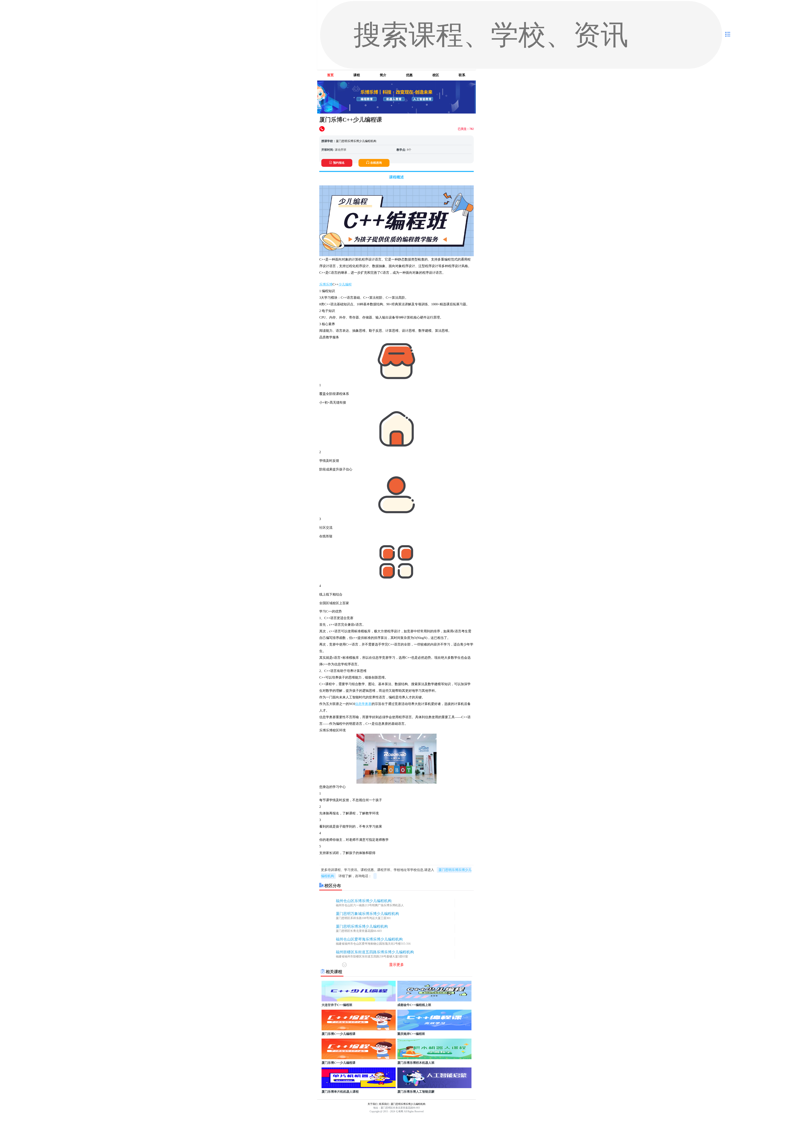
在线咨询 (376, 162)
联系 (462, 75)
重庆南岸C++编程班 (411, 1033)
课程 (356, 75)
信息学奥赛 (363, 704)
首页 (330, 75)
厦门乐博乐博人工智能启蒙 (415, 1091)
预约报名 (339, 162)
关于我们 (373, 1104)
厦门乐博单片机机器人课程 (340, 1091)
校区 (435, 75)
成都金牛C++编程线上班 (414, 1005)
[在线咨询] (322, 129)
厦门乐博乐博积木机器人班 (415, 1062)
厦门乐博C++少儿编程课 (338, 1033)
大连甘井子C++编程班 (337, 1005)
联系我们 (384, 1104)
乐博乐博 (325, 284)
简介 (383, 75)
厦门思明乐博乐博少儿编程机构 (356, 141)
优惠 (409, 75)
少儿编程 (345, 284)
